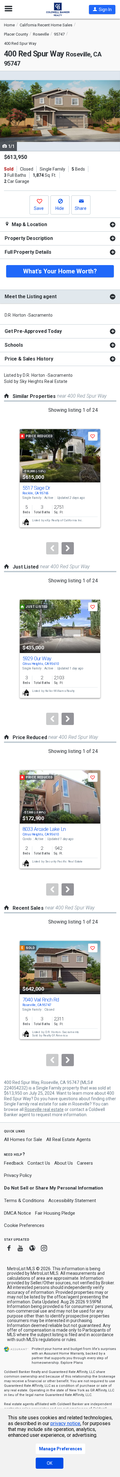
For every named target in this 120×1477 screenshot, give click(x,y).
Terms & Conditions (24, 1200)
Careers (85, 1163)
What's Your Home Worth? (60, 271)
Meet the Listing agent (30, 296)
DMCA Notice (17, 1213)
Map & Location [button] (28, 224)
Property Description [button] (29, 238)
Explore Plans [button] (72, 1363)
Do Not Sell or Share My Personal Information (53, 1188)
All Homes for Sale (23, 1139)
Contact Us (38, 1163)
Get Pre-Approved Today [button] (33, 331)
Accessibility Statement (72, 1200)
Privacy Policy (18, 1175)
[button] (102, 9)
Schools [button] (14, 345)
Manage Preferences (60, 1448)
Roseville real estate (44, 1109)
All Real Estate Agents (68, 1139)
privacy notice (65, 1423)
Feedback (13, 1163)
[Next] (68, 548)
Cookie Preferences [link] (24, 1225)
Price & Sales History (29, 359)
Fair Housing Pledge (55, 1213)
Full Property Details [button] (28, 252)
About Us (63, 1163)
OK (49, 1463)
